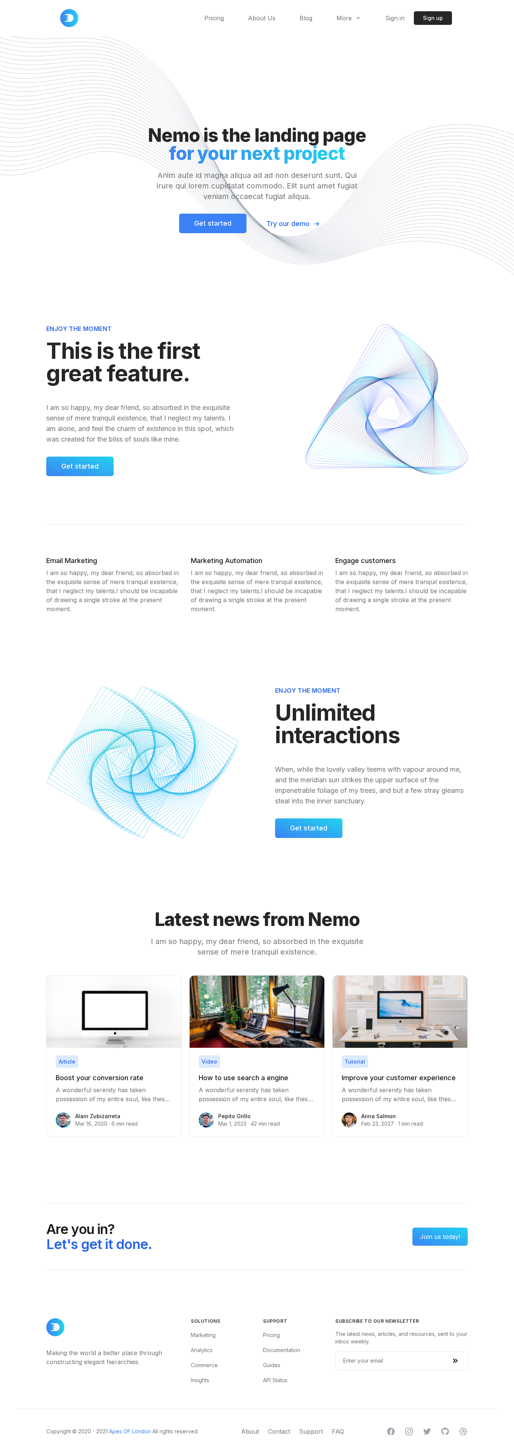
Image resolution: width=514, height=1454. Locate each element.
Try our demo (293, 224)
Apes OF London (130, 1431)
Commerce (204, 1365)
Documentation (281, 1350)
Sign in (395, 18)
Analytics (202, 1350)
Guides (271, 1365)
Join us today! (440, 1236)
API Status (275, 1380)
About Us (261, 18)
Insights (200, 1380)
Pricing (214, 18)
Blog (306, 18)
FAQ (338, 1431)
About (250, 1431)
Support (311, 1431)
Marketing (203, 1335)
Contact (279, 1431)
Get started (212, 223)
